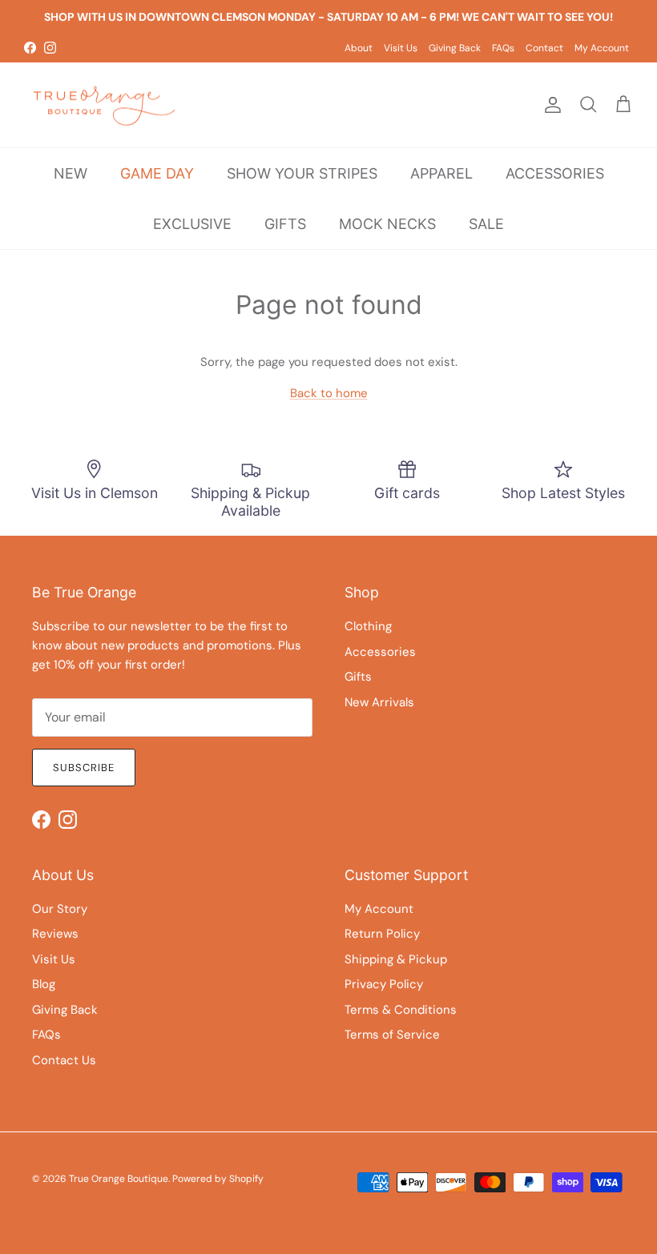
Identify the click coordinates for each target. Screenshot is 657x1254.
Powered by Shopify (218, 1178)
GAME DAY (157, 173)
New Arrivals (379, 702)
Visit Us (400, 48)
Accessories (380, 652)
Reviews (55, 934)
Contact (544, 48)
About (359, 48)
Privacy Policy (384, 984)
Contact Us (64, 1060)
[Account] (549, 105)
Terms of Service (392, 1035)
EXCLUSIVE (192, 223)
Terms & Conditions (401, 1010)
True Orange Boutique (118, 1178)
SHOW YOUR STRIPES (302, 173)
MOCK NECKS (387, 223)
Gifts (358, 677)
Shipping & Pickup (396, 959)
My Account (601, 48)
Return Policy (382, 934)
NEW (70, 173)
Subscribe (84, 767)
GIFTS (285, 223)
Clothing (368, 626)
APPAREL (441, 173)
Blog (43, 984)
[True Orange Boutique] (104, 105)
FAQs (503, 48)
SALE (486, 223)
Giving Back (455, 48)
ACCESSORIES (555, 173)
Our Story (59, 909)
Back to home (329, 393)
